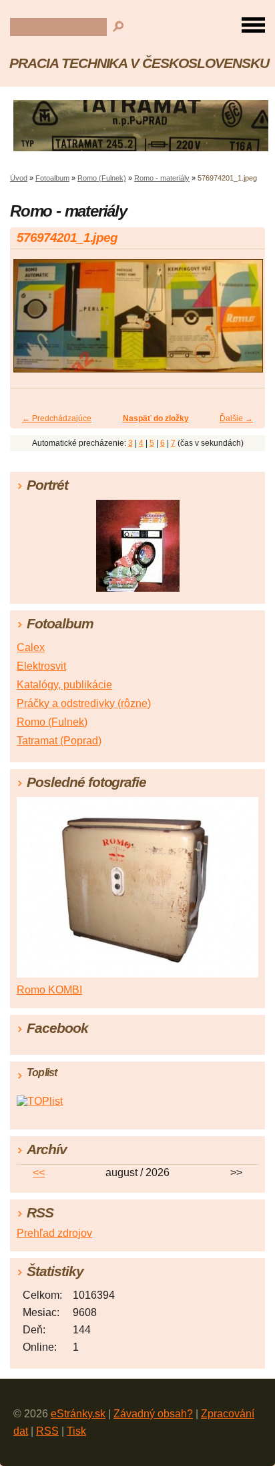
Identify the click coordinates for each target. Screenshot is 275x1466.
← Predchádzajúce (56, 418)
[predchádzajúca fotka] (32, 321)
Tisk (76, 1431)
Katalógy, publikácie (64, 684)
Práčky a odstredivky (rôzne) (84, 703)
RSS (47, 1431)
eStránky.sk (78, 1413)
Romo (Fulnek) (101, 178)
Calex (31, 647)
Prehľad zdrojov (54, 1233)
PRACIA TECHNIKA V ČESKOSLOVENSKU (139, 63)
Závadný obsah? (153, 1413)
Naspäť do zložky (156, 418)
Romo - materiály (162, 178)
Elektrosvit (41, 666)
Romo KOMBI (49, 990)
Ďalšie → (236, 418)
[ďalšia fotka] (243, 321)
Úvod (18, 178)
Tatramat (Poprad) (59, 740)
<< (39, 1172)
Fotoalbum (52, 178)
